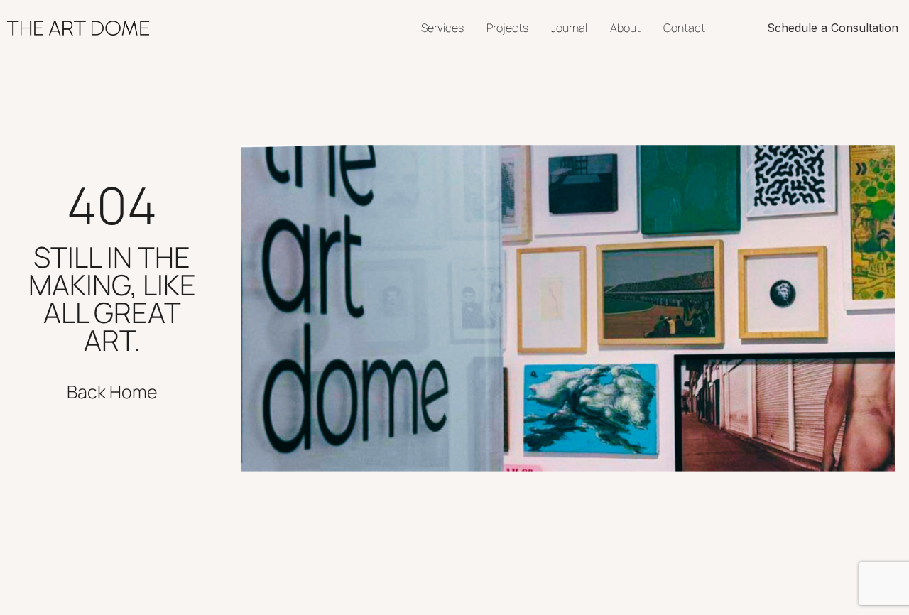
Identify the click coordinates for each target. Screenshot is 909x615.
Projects (507, 28)
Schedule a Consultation (832, 28)
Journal (569, 28)
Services (442, 28)
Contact (684, 28)
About (625, 28)
